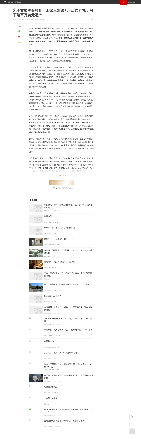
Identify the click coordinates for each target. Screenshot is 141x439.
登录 (124, 2)
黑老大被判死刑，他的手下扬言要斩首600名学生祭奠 (66, 284)
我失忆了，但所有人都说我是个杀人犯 (60, 353)
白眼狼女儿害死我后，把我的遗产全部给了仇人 (64, 421)
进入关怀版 (18, 2)
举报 (92, 19)
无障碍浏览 (10, 2)
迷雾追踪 (48, 216)
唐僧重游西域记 (51, 387)
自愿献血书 (49, 341)
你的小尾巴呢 (35, 19)
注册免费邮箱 (131, 2)
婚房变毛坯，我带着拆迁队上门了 (58, 239)
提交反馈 (70, 188)
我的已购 (132, 417)
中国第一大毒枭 (51, 398)
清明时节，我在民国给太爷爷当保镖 (59, 262)
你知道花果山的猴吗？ (53, 296)
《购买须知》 (54, 188)
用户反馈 (132, 424)
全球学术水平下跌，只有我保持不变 (59, 228)
